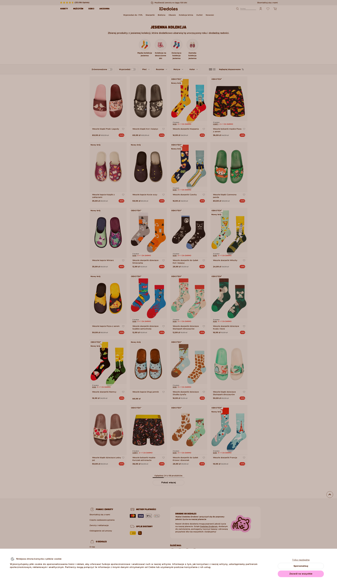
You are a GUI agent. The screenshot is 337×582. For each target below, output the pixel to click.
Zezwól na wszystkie (300, 574)
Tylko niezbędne (301, 560)
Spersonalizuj (301, 566)
